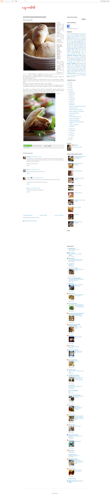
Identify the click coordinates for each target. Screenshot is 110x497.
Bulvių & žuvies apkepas (74, 118)
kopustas (69, 51)
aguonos (75, 33)
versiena (76, 71)
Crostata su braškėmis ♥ (74, 124)
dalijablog (29, 156)
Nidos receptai (72, 252)
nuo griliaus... (76, 56)
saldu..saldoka (71, 63)
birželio (71, 102)
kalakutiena (69, 47)
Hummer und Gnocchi (79, 315)
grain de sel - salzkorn (73, 268)
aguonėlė (28, 7)
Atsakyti (28, 165)
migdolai (84, 55)
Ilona (28, 169)
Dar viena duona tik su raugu (75, 116)
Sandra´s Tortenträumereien (75, 395)
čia (60, 93)
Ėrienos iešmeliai (77, 185)
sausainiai (69, 64)
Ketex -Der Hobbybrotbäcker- (75, 278)
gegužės (71, 128)
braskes (74, 39)
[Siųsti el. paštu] (45, 146)
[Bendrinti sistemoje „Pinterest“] (50, 146)
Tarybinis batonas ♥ (78, 192)
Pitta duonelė (72, 104)
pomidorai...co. (79, 59)
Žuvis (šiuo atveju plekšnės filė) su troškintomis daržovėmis (79, 157)
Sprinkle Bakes (72, 248)
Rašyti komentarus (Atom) (34, 217)
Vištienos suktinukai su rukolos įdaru (76, 111)
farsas (79, 43)
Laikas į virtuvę (72, 468)
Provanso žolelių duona (74, 113)
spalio (70, 95)
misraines (70, 56)
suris (70, 67)
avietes (82, 35)
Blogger (56, 493)
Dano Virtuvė (71, 450)
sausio (70, 135)
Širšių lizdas (71, 283)
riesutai (70, 62)
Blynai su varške (77, 207)
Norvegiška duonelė (73, 107)
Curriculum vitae (71, 451)
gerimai (68, 45)
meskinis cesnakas (80, 53)
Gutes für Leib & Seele (73, 350)
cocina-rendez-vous (73, 359)
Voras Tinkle (71, 345)
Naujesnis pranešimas (27, 215)
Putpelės (73, 60)
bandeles (28, 147)
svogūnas (74, 67)
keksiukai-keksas (71, 48)
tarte (85, 67)
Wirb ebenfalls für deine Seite (72, 28)
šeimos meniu (80, 67)
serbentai (76, 64)
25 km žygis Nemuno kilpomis (74, 346)
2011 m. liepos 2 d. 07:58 (34, 169)
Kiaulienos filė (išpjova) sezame (75, 109)
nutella (82, 56)
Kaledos (75, 47)
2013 (69, 87)
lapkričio (71, 94)
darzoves (69, 41)
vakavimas (82, 70)
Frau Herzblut (71, 385)
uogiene (68, 70)
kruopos (82, 51)
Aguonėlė (68, 24)
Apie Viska (71, 335)
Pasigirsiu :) (76, 214)
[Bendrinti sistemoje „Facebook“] (49, 146)
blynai (68, 39)
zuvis (84, 75)
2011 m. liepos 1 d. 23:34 (36, 156)
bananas (82, 36)
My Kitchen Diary (72, 478)
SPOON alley (71, 440)
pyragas (72, 59)
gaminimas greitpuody (79, 44)
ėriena (75, 43)
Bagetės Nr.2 (71, 115)
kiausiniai (77, 49)
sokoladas (77, 66)
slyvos (82, 64)
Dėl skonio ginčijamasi (73, 390)
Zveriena (71, 76)
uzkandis (74, 70)
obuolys (68, 58)
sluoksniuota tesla (70, 66)
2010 (69, 137)
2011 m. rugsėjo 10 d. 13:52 (34, 188)
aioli (83, 33)
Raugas (84, 60)
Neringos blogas (72, 369)
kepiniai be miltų (81, 48)
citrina (77, 40)
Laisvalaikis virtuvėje (73, 459)
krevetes (76, 51)
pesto (83, 58)
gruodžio (71, 92)
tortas (70, 69)
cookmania (71, 405)
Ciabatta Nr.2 (72, 126)
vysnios (82, 71)
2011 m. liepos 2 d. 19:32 (38, 177)
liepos (70, 101)
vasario (71, 134)
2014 (69, 85)
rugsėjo (71, 97)
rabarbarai (78, 60)
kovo (70, 132)
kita (82, 49)
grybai (75, 45)
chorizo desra (72, 40)
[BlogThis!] (46, 146)
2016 (69, 82)
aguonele (28, 177)
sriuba (84, 66)
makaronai (74, 52)
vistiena (69, 73)
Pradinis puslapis (43, 215)
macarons (68, 52)
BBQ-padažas (77, 37)
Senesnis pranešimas (59, 215)
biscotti (82, 37)
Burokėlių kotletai (78, 441)
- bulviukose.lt (71, 263)
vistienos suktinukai (80, 73)
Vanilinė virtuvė (72, 424)
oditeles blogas (72, 293)
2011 (69, 90)
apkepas (77, 35)
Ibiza (69, 391)
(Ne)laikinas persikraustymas (74, 455)
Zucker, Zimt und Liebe (73, 434)
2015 (69, 83)
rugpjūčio (71, 99)
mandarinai (82, 52)
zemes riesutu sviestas (75, 75)
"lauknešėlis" (69, 33)
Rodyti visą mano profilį (77, 147)
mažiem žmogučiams (71, 53)
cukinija (82, 40)
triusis (75, 69)
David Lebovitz (72, 258)
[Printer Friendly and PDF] (28, 146)
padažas (73, 58)
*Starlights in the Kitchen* (74, 375)
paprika (78, 58)
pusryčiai (68, 60)
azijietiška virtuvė (70, 36)
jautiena (81, 45)
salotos (81, 63)
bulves (84, 39)
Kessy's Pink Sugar (73, 303)
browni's (79, 39)
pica (67, 59)
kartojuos (81, 47)
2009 (69, 139)
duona (76, 42)
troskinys (81, 69)
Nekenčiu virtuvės (72, 454)
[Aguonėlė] (68, 27)
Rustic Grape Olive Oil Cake (74, 249)
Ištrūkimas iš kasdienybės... (74, 120)
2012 (69, 89)
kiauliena (69, 49)
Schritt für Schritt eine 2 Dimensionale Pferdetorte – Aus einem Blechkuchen (79, 305)
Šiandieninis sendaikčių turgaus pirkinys (77, 106)
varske (68, 71)
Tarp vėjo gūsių (72, 414)
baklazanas (77, 36)
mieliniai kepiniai (72, 55)
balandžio (71, 130)
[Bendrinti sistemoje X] (47, 146)
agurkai (80, 33)
